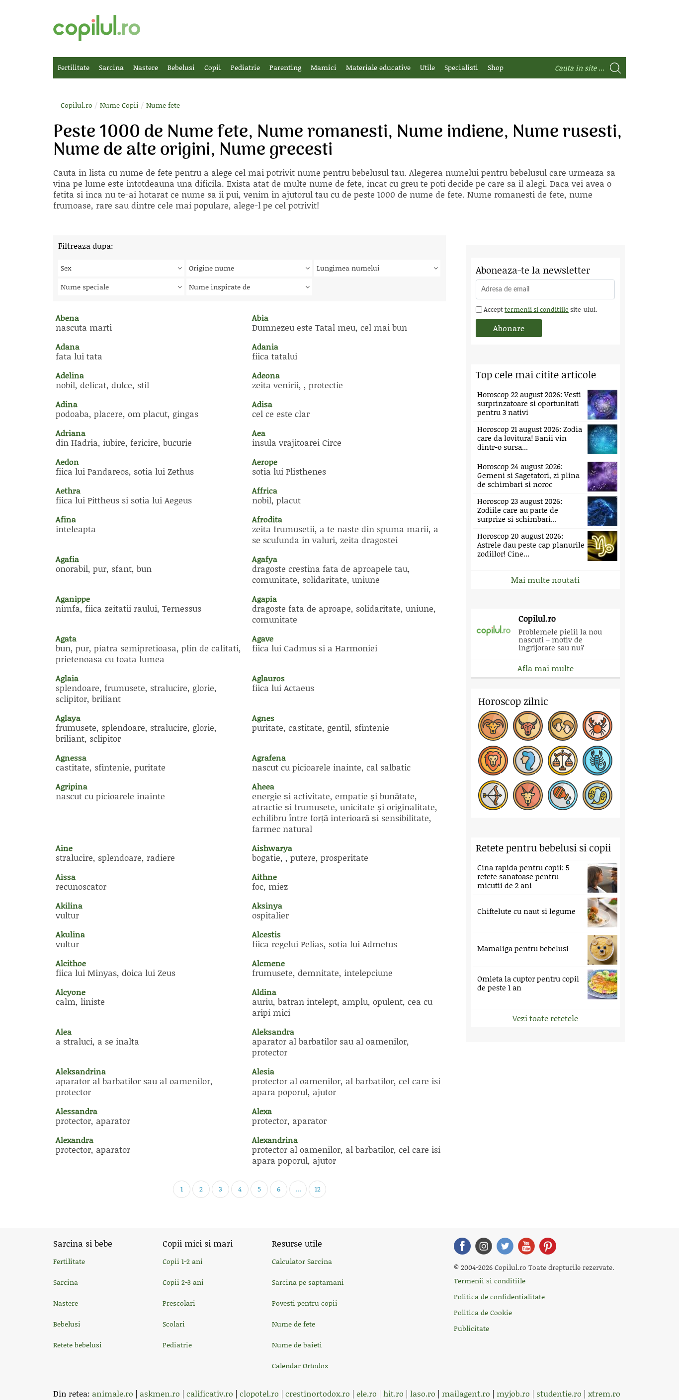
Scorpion (597, 760)
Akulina (70, 934)
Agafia (67, 558)
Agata (66, 638)
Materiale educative (378, 67)
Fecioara (528, 760)
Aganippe (73, 598)
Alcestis (266, 934)
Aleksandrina (81, 1071)
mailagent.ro (466, 1393)
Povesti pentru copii (305, 1303)
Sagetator (493, 795)
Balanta (563, 760)
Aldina (264, 991)
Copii (212, 67)
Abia (260, 317)
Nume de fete (293, 1324)
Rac (597, 726)
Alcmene (268, 963)
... (298, 1189)
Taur (528, 726)
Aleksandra (273, 1031)
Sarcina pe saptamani (308, 1282)
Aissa (66, 876)
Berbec (493, 726)
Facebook (462, 1246)
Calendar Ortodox (300, 1365)
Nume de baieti (297, 1344)
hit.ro (393, 1393)
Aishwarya (272, 847)
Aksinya (267, 905)
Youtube (526, 1246)
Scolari (174, 1324)
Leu (493, 760)
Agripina (71, 786)
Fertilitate (73, 67)
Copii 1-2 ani (183, 1261)
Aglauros (268, 678)
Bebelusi (181, 67)
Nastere (145, 67)
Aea (258, 432)
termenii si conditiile (537, 309)
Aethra (68, 490)
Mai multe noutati (545, 579)
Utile (427, 67)
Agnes (263, 717)
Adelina (70, 375)
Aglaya (68, 717)
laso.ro (422, 1393)
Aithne (264, 876)
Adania (265, 346)
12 (318, 1189)
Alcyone (70, 991)
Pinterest (547, 1246)
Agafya (264, 558)
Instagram (483, 1246)
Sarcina (111, 67)
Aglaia (67, 678)
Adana (68, 346)
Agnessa (71, 757)
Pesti (597, 795)
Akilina (69, 905)
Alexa (262, 1111)
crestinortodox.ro (317, 1393)
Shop (496, 67)
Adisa (262, 404)
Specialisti (461, 67)
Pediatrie (245, 67)
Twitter (505, 1246)
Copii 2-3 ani (183, 1282)
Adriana (70, 432)
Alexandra (74, 1139)
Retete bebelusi (77, 1344)
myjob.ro (513, 1393)
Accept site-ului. (539, 309)
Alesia (263, 1071)
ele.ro (366, 1393)
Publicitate (471, 1328)
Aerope (264, 461)
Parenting (285, 67)
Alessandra (76, 1111)
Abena (67, 317)
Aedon (67, 461)
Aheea (263, 786)
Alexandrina (275, 1139)
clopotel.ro (259, 1393)
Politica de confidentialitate (499, 1296)
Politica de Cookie (483, 1312)
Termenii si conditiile (489, 1280)
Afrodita (267, 519)
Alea (64, 1031)
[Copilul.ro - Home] (96, 28)
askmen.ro (160, 1393)
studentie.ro (559, 1393)
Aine (64, 847)
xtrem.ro (604, 1393)
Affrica (264, 490)
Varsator (563, 795)
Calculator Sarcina (302, 1261)
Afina (66, 519)
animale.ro (112, 1393)
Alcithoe (71, 963)
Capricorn (528, 795)
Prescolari (179, 1303)
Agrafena (269, 757)
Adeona (266, 375)
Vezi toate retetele (545, 1018)
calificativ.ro (209, 1393)
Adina (67, 404)
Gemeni (563, 726)
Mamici (324, 67)
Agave (262, 638)
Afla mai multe (545, 668)
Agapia (264, 598)
